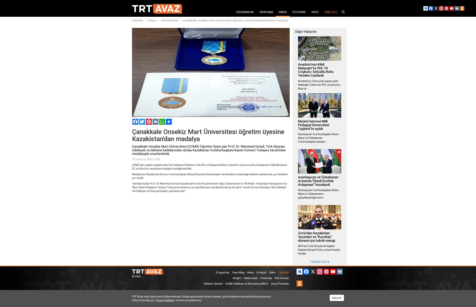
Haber (250, 272)
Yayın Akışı (238, 272)
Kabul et (337, 297)
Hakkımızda (251, 278)
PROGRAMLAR (245, 12)
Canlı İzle (283, 272)
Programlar (222, 272)
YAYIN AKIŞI (266, 12)
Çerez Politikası (280, 283)
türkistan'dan (169, 20)
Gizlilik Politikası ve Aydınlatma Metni (246, 283)
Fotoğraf (261, 272)
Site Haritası (282, 278)
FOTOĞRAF (299, 12)
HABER (283, 12)
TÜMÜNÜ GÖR (318, 261)
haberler (137, 20)
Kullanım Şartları (213, 283)
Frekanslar (266, 278)
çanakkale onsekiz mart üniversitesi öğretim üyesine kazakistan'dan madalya (235, 20)
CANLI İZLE (330, 12)
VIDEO (315, 12)
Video (272, 272)
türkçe (151, 20)
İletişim (237, 278)
